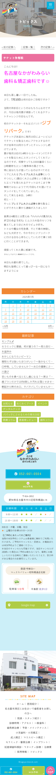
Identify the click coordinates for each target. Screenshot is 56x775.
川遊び (5, 371)
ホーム (20, 704)
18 (35, 313)
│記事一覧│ (28, 47)
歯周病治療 (13, 727)
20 (50, 313)
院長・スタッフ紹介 (28, 718)
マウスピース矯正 (33, 737)
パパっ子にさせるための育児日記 (21, 414)
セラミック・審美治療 (18, 742)
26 (43, 317)
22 (13, 317)
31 (28, 321)
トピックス (36, 751)
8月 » (50, 326)
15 (13, 313)
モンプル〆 (8, 341)
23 (20, 317)
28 (5, 321)
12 (43, 309)
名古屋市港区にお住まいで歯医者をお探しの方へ (28, 711)
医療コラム (9, 420)
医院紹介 (32, 704)
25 (35, 317)
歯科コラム (46, 420)
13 (50, 309)
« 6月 (5, 326)
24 (28, 317)
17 (28, 313)
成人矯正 (15, 737)
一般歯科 (39, 723)
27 (50, 317)
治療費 (48, 747)
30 (20, 321)
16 (20, 313)
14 (5, 313)
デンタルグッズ (11, 409)
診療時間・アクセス (20, 723)
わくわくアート (25, 403)
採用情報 (22, 751)
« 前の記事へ (9, 47)
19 (43, 313)
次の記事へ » (47, 47)
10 (28, 309)
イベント (42, 403)
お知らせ (8, 403)
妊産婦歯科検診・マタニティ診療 (22, 747)
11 (35, 309)
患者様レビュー (27, 420)
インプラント (40, 742)
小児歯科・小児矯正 (27, 732)
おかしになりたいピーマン (16, 356)
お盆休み (6, 351)
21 (5, 317)
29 (13, 321)
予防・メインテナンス (34, 727)
